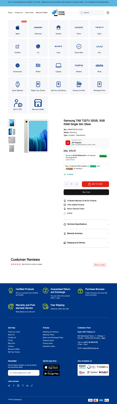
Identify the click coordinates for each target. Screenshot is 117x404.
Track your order (14, 332)
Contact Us (12, 337)
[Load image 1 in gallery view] (11, 122)
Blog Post (11, 343)
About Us (11, 335)
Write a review (100, 265)
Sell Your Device (14, 352)
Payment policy (48, 340)
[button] (108, 13)
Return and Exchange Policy (53, 337)
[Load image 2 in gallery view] (11, 131)
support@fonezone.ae (90, 348)
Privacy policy (48, 343)
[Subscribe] (36, 373)
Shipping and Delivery (51, 332)
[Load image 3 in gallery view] (11, 139)
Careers (11, 346)
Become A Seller (14, 349)
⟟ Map (103, 338)
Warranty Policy (48, 335)
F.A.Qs (10, 340)
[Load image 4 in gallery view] (11, 148)
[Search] (81, 13)
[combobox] (91, 13)
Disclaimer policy (49, 346)
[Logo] (58, 13)
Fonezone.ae (17, 399)
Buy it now (86, 192)
